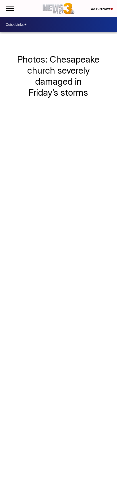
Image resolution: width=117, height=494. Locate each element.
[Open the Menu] (9, 8)
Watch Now (100, 8)
